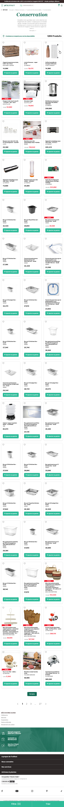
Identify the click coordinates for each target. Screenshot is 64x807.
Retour (5, 10)
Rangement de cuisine (7, 724)
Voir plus (32, 694)
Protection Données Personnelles (51, 800)
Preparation (4, 720)
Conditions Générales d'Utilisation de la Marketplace (31, 800)
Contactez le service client (9, 778)
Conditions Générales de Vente (10, 800)
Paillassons (4, 715)
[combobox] (26, 5)
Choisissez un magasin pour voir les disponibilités (20, 36)
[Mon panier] (61, 5)
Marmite (3, 717)
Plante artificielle (6, 722)
